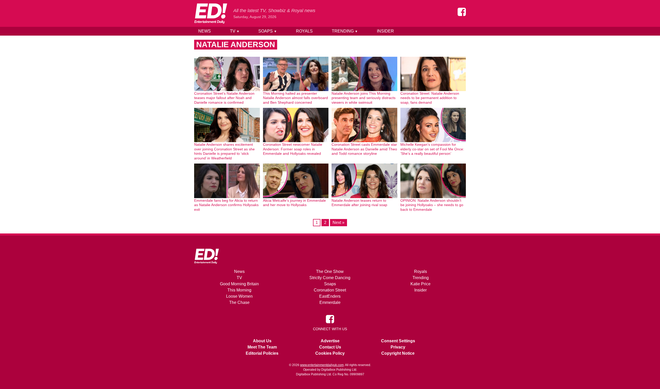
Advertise (330, 341)
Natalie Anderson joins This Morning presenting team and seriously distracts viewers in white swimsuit (363, 97)
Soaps (267, 31)
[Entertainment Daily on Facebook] (462, 12)
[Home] (210, 13)
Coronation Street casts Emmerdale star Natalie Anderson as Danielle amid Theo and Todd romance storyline (364, 149)
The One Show (330, 271)
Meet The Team (262, 347)
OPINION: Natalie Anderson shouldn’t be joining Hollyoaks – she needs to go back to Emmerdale (431, 205)
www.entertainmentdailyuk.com (322, 365)
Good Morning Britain (239, 284)
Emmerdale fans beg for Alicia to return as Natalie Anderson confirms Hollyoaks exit (226, 205)
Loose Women (239, 296)
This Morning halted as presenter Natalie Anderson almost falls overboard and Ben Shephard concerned (295, 97)
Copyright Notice (398, 353)
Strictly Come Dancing (329, 277)
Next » (338, 222)
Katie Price (420, 284)
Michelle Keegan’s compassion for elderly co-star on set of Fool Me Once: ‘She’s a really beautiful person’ (432, 149)
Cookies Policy (330, 353)
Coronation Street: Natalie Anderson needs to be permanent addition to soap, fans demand (429, 97)
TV (235, 31)
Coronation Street (330, 290)
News (204, 31)
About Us (262, 341)
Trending (345, 31)
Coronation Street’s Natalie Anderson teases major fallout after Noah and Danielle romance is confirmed (224, 97)
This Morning (239, 290)
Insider (385, 31)
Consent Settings (398, 341)
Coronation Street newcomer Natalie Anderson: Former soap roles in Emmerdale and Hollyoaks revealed (292, 149)
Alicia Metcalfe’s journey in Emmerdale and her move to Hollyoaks (294, 202)
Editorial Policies (262, 353)
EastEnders (330, 296)
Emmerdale (330, 302)
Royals (304, 31)
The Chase (239, 302)
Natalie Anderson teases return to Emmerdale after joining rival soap (359, 202)
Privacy (398, 347)
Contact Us (330, 347)
